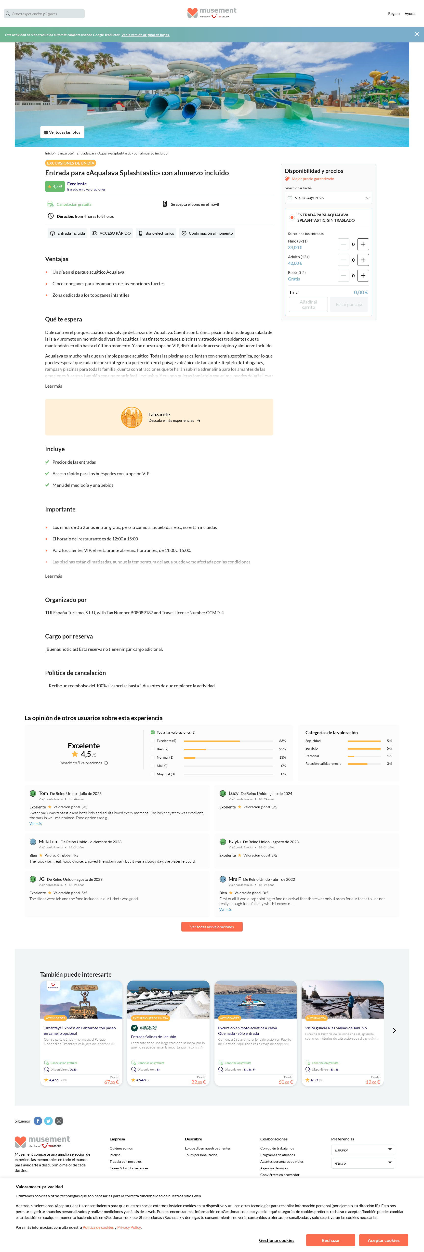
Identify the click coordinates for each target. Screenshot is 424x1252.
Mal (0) (162, 766)
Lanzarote (65, 153)
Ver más (35, 823)
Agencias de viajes (274, 1168)
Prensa (115, 1155)
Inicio (49, 153)
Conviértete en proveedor (280, 1175)
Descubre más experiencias (171, 420)
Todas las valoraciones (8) (176, 732)
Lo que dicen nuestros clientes (208, 1148)
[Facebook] (37, 1120)
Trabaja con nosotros (126, 1161)
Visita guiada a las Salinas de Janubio (336, 1027)
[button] (328, 217)
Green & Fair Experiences (129, 1168)
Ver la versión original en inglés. (145, 35)
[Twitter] (48, 1120)
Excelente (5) (166, 741)
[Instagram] (58, 1120)
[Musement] (212, 13)
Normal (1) (165, 757)
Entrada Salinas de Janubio (153, 1036)
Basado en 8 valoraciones (86, 189)
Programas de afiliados (277, 1155)
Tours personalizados (201, 1155)
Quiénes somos (121, 1148)
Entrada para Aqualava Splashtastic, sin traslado (326, 217)
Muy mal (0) (166, 774)
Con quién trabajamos (277, 1148)
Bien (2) (162, 749)
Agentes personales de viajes (282, 1161)
